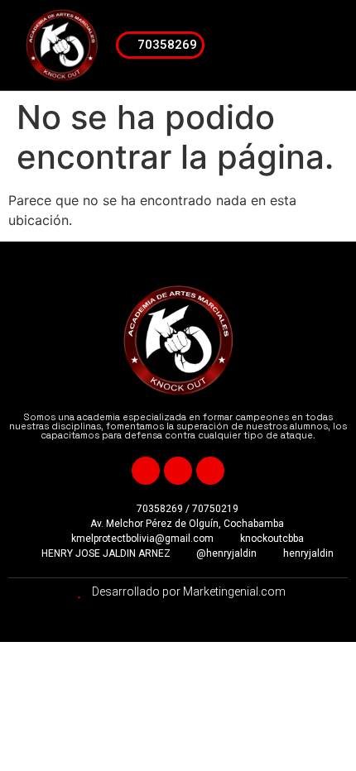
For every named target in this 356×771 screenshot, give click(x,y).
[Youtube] (178, 471)
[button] (321, 45)
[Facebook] (146, 471)
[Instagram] (210, 471)
